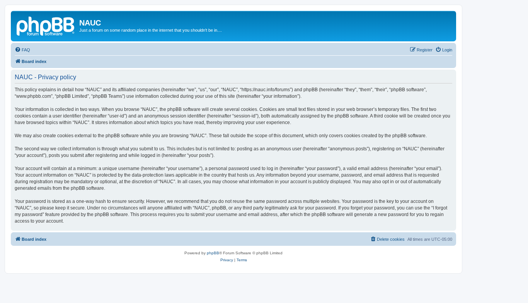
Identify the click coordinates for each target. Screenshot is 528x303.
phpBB (213, 253)
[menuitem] (22, 49)
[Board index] (46, 25)
